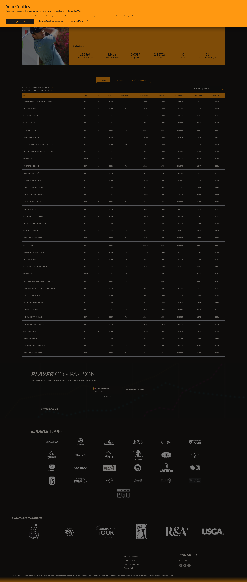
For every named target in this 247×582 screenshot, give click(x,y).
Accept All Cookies (19, 22)
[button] (52, 21)
